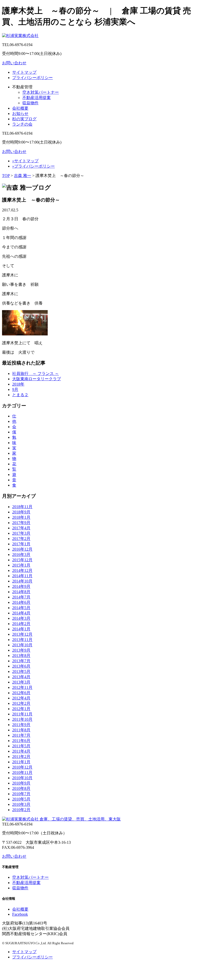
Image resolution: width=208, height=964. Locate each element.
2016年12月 (22, 549)
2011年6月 (21, 740)
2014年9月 (21, 586)
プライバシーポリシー (32, 77)
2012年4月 (21, 698)
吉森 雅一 (22, 175)
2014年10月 (22, 581)
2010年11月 (22, 772)
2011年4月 (21, 751)
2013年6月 (21, 666)
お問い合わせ (14, 63)
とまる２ (20, 395)
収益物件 (30, 103)
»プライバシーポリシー (33, 166)
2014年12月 (22, 570)
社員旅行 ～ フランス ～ (35, 373)
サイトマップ (24, 72)
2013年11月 (22, 639)
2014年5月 (21, 608)
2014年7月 (21, 597)
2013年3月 (21, 682)
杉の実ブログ (24, 119)
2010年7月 (21, 794)
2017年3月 (21, 533)
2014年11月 (22, 576)
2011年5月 (21, 746)
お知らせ (20, 113)
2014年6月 (21, 602)
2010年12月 (22, 767)
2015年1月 (21, 565)
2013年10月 (22, 645)
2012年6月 (21, 693)
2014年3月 (21, 618)
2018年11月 (22, 507)
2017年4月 (21, 528)
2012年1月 (21, 709)
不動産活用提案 (36, 97)
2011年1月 (21, 762)
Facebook (20, 914)
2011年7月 (21, 735)
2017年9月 (21, 522)
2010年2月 (21, 810)
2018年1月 (21, 517)
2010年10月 (22, 778)
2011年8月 (21, 730)
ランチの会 (22, 124)
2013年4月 (21, 677)
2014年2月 (21, 623)
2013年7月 (21, 661)
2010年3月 (21, 804)
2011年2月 (21, 756)
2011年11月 (22, 714)
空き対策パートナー (40, 92)
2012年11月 (22, 687)
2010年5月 (21, 799)
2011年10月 (22, 719)
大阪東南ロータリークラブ (36, 379)
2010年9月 (21, 783)
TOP (6, 175)
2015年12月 (22, 560)
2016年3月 (21, 554)
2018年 (18, 384)
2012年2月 (21, 703)
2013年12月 (22, 634)
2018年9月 (21, 512)
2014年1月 (21, 629)
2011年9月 (21, 724)
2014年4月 (21, 613)
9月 (15, 389)
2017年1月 (21, 544)
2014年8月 (21, 592)
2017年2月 (21, 538)
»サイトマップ (25, 161)
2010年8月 (21, 788)
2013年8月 (21, 655)
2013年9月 (21, 650)
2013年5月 (21, 671)
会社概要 (20, 108)
